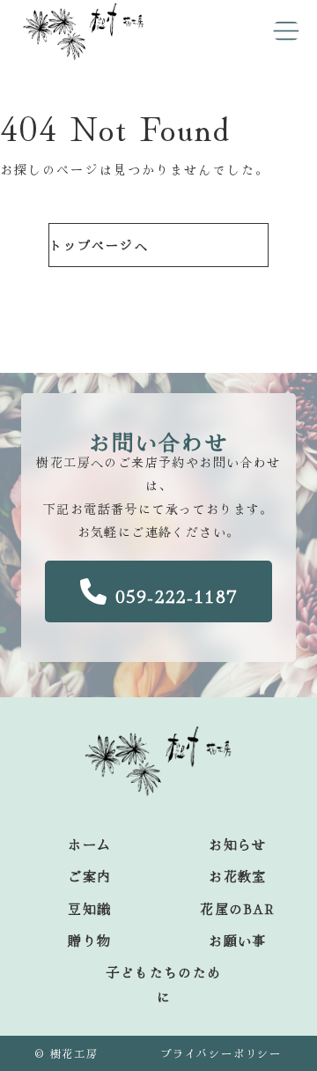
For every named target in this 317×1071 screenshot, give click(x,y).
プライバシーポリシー (221, 1052)
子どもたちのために (163, 984)
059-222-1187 (176, 595)
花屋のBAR (237, 908)
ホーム (89, 844)
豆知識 (89, 908)
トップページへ (99, 245)
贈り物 (89, 940)
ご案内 (89, 875)
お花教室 (238, 875)
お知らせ (238, 844)
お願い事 (238, 940)
